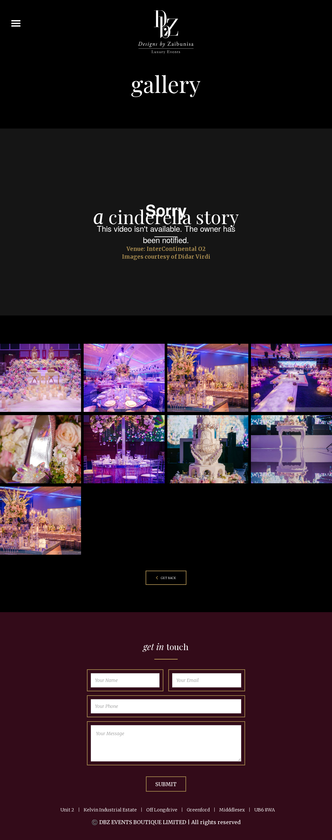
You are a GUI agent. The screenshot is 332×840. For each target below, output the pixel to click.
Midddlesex (232, 810)
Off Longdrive (161, 810)
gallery (166, 83)
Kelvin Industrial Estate (110, 810)
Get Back (168, 578)
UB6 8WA (264, 810)
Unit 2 (67, 810)
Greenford (198, 810)
